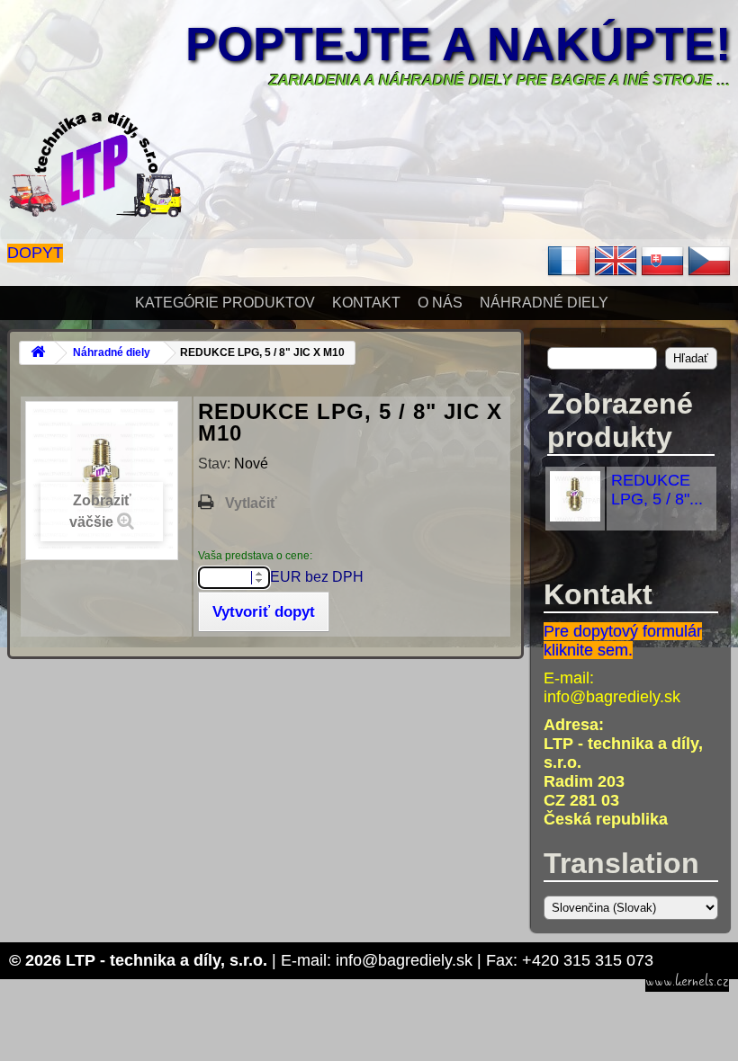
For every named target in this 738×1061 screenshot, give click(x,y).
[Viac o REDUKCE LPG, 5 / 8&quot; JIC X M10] (575, 516)
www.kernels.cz (687, 981)
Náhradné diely (544, 302)
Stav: (216, 463)
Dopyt (35, 253)
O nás (440, 302)
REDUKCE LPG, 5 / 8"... (657, 489)
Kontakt (366, 302)
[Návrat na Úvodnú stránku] (38, 353)
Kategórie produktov (225, 302)
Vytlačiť (251, 503)
